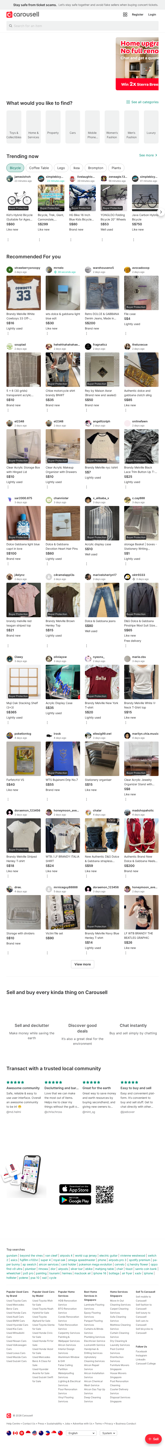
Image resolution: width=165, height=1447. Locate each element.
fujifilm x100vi (29, 1260)
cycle (52, 1277)
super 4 (46, 1260)
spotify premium (139, 1260)
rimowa (43, 1268)
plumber (30, 1268)
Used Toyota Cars (16, 1300)
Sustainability (54, 1423)
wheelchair (13, 1273)
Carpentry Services (69, 1332)
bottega (114, 1273)
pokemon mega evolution (95, 1264)
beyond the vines (31, 1255)
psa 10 (35, 1277)
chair (120, 1268)
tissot (129, 1268)
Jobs (67, 1423)
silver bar (77, 1268)
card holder (68, 1264)
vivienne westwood (132, 1255)
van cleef (51, 1255)
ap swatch (29, 1264)
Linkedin (140, 1359)
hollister (11, 1277)
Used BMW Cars (15, 1320)
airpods (63, 1268)
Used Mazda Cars (16, 1357)
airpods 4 (66, 1255)
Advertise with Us (82, 1423)
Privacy (108, 1423)
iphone (148, 1273)
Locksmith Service (94, 1344)
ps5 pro (28, 1273)
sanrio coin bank (146, 1268)
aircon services (49, 1264)
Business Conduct (126, 1423)
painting (41, 1273)
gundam (11, 1255)
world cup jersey (86, 1255)
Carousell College (146, 1363)
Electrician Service (94, 1340)
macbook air (82, 1273)
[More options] (8, 240)
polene (23, 1277)
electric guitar (108, 1255)
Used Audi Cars (15, 1316)
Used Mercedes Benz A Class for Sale (41, 1361)
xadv (138, 1273)
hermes (67, 1273)
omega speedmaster (81, 1260)
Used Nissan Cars (16, 1340)
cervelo (119, 1264)
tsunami (54, 1273)
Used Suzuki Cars (16, 1361)
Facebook (141, 1351)
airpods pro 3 (117, 1260)
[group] (82, 63)
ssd (44, 1277)
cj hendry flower (137, 1264)
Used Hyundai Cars (17, 1324)
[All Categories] (125, 14)
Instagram (141, 1355)
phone (102, 1260)
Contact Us (29, 1423)
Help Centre (13, 1423)
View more (82, 964)
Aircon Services (67, 1344)
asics (14, 1260)
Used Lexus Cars (15, 1353)
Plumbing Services (94, 1336)
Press (41, 1423)
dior (53, 1268)
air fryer (127, 1273)
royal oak (59, 1260)
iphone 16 (99, 1273)
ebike (89, 1268)
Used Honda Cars (16, 1312)
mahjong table (104, 1268)
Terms (98, 1423)
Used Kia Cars (14, 1328)
